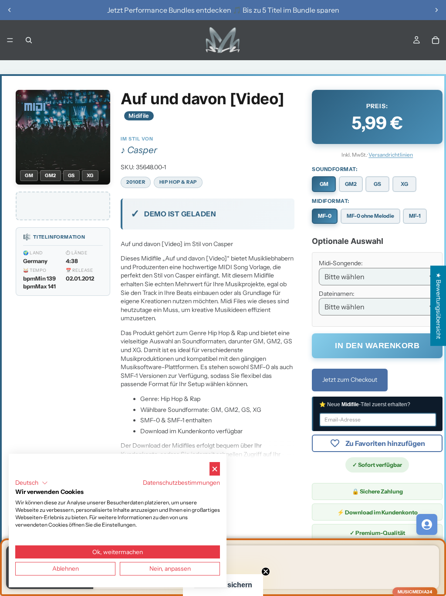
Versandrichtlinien (390, 154)
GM (324, 184)
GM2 (351, 184)
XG (404, 184)
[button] (31, 483)
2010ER (135, 182)
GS (377, 184)
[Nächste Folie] (436, 10)
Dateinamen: (337, 294)
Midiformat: (330, 201)
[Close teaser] (265, 571)
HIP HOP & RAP (178, 182)
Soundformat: (334, 169)
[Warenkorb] (435, 40)
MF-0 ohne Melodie (370, 215)
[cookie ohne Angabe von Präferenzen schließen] (214, 469)
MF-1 (415, 215)
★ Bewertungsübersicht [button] (439, 306)
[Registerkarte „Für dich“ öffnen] (426, 524)
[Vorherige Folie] (9, 10)
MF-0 (324, 215)
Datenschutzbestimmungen (181, 482)
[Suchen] (28, 40)
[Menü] (10, 40)
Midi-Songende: (341, 263)
